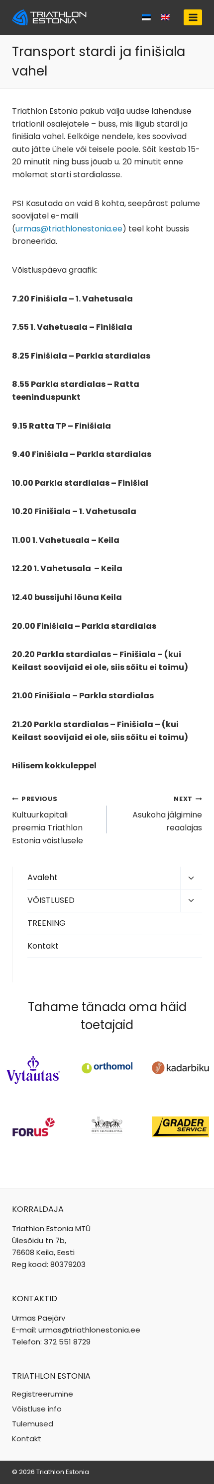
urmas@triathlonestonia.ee (68, 228)
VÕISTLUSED (51, 900)
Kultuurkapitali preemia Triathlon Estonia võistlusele (47, 820)
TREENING (46, 923)
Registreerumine (42, 1394)
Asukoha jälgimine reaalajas (167, 814)
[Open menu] (193, 17)
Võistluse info (37, 1409)
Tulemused (32, 1423)
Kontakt (43, 946)
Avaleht (42, 877)
